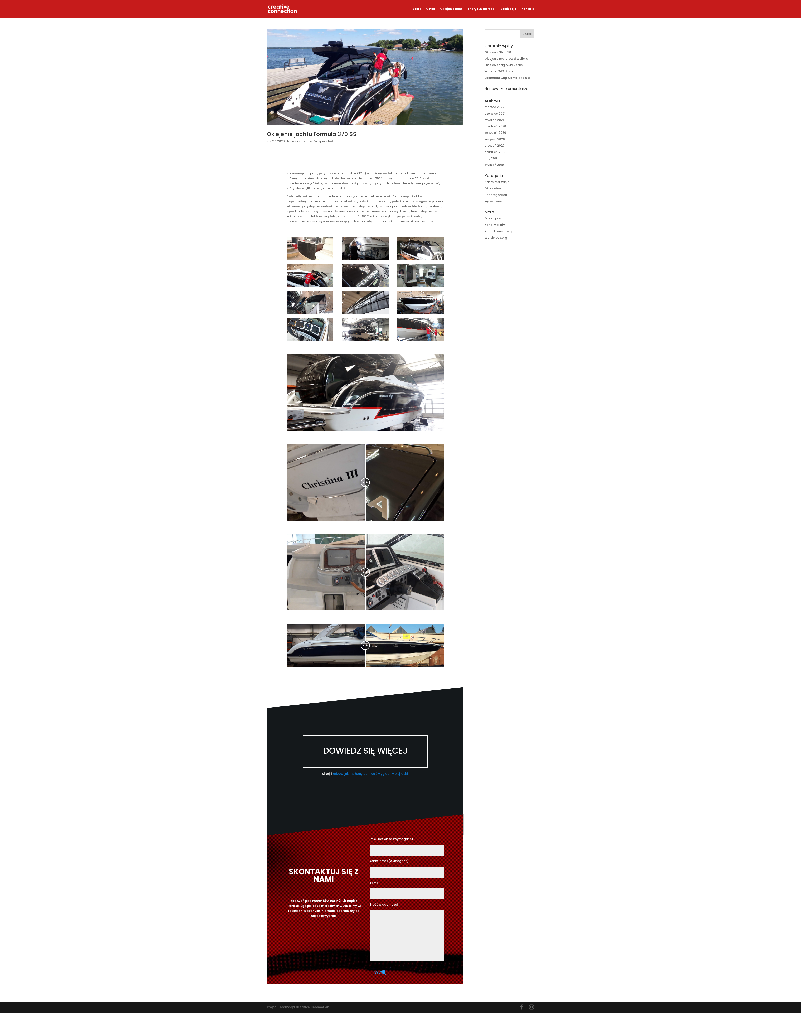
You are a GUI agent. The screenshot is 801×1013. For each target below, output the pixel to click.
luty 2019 (491, 158)
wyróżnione (493, 201)
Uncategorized (496, 195)
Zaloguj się (493, 218)
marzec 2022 (494, 107)
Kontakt (527, 9)
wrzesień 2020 (495, 133)
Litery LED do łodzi (481, 9)
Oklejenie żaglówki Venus (504, 65)
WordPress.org (496, 238)
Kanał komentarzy (498, 231)
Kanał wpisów (495, 225)
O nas (430, 9)
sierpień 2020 (495, 139)
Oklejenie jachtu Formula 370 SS (311, 134)
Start (417, 9)
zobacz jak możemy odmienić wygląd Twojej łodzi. (370, 774)
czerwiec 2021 (495, 113)
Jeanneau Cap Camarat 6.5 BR (508, 78)
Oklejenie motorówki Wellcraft (508, 59)
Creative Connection (312, 1007)
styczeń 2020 (495, 146)
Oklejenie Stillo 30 (498, 52)
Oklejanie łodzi (451, 9)
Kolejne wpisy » (452, 999)
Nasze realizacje (299, 141)
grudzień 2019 (495, 152)
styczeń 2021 (494, 120)
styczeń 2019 (494, 165)
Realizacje (508, 9)
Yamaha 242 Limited (500, 71)
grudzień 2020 (495, 126)
